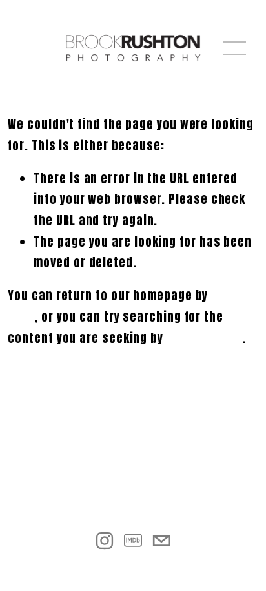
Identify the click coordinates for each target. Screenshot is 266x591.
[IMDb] (133, 541)
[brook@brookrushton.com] (161, 541)
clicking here (204, 338)
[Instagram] (105, 541)
